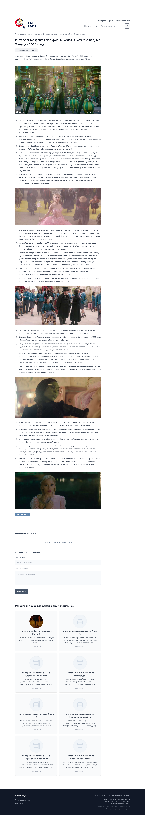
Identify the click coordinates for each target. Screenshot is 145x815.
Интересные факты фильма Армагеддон (80, 674)
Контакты (19, 803)
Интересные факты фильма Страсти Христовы (80, 757)
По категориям (90, 26)
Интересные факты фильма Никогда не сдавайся (80, 716)
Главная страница (22, 34)
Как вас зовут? (21, 557)
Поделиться (24, 515)
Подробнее (35, 647)
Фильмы (36, 34)
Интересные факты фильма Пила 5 (80, 633)
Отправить (21, 591)
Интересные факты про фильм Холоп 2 (36, 633)
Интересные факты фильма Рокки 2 (36, 716)
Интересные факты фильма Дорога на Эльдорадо (36, 674)
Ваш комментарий (22, 569)
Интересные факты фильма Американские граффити (36, 757)
